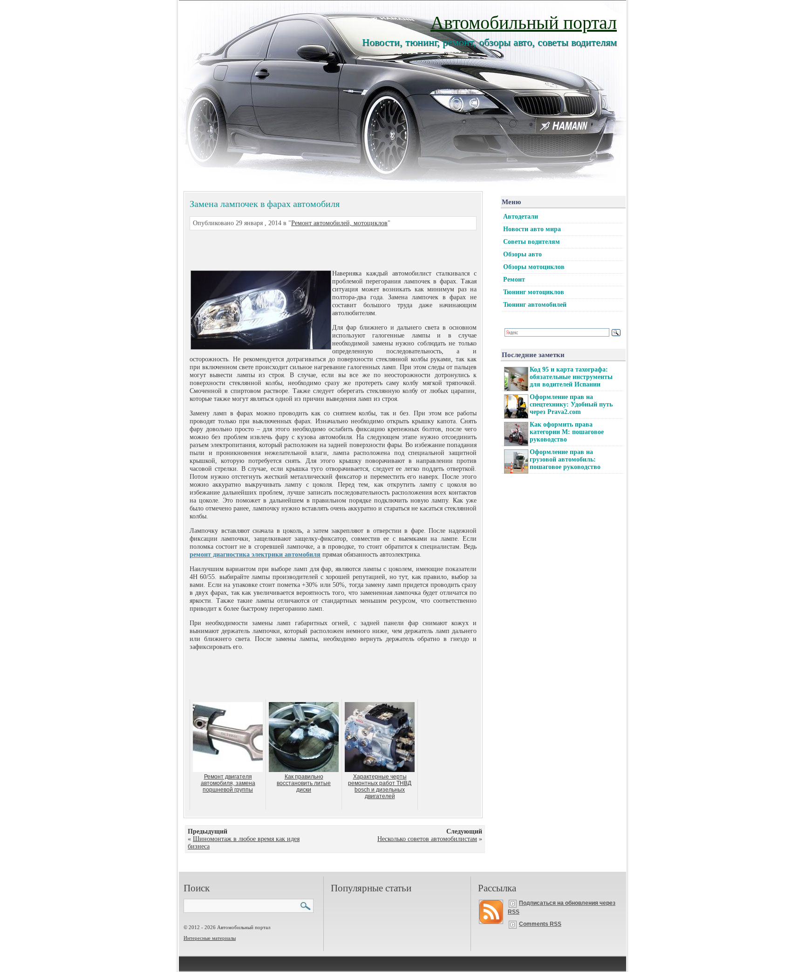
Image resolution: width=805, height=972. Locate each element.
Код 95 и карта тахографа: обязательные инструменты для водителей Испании (571, 377)
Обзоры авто (522, 254)
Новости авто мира (532, 229)
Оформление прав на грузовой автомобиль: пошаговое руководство (565, 459)
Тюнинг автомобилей (534, 304)
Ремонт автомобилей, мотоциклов (339, 223)
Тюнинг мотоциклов (533, 292)
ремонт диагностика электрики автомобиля (255, 554)
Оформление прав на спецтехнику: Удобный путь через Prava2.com (571, 404)
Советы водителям (531, 241)
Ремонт (514, 279)
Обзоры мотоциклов (534, 266)
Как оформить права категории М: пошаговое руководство (567, 432)
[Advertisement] (322, 249)
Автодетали (520, 216)
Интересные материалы (210, 938)
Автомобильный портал (523, 21)
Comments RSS (540, 924)
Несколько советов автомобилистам (427, 838)
